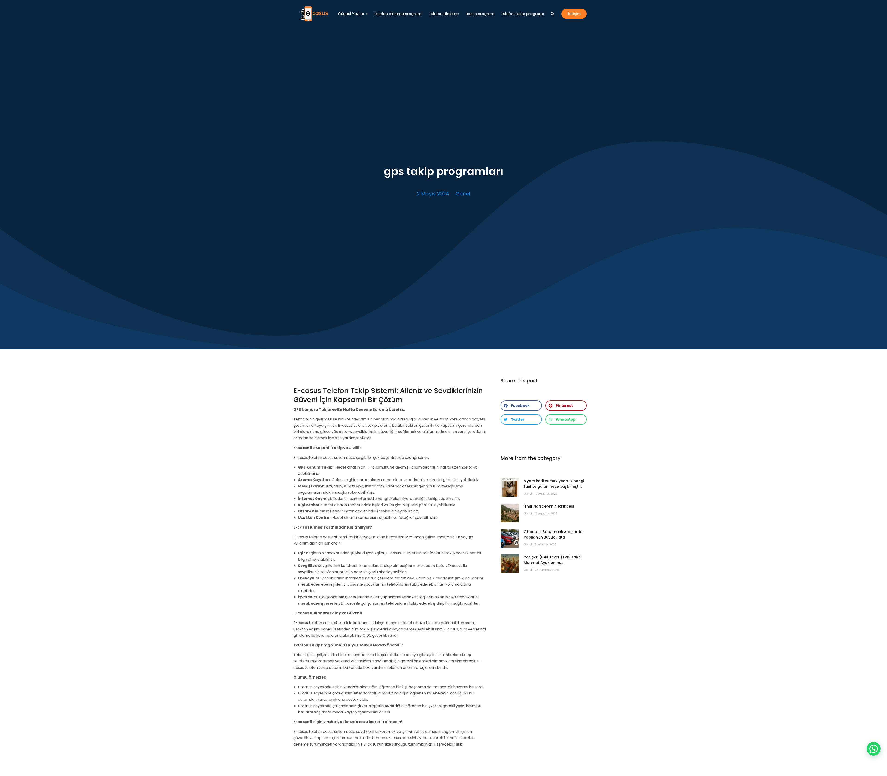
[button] (521, 405)
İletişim (574, 13)
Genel (463, 193)
